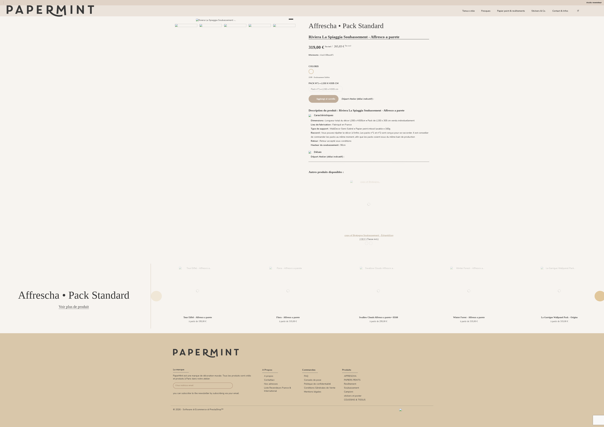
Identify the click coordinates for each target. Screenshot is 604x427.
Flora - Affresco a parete (288, 317)
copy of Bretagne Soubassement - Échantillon (368, 235)
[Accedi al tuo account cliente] (591, 11)
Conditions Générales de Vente (319, 387)
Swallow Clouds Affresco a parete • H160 (378, 317)
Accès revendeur (594, 2)
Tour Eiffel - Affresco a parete (197, 317)
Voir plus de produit (74, 307)
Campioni (348, 391)
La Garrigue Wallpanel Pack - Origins (559, 317)
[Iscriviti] (226, 385)
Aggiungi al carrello (325, 99)
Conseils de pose (312, 379)
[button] (223, 54)
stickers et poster (352, 395)
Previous (156, 296)
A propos (268, 376)
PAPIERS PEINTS (352, 379)
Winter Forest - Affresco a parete (469, 317)
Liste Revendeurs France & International (277, 389)
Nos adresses (271, 383)
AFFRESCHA (350, 376)
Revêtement (350, 383)
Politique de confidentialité (317, 383)
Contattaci (269, 379)
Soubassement (351, 387)
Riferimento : (314, 55)
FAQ (306, 376)
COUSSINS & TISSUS (355, 399)
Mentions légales (312, 391)
